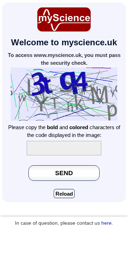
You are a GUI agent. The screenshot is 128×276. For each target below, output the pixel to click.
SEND (64, 173)
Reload (64, 194)
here (106, 223)
